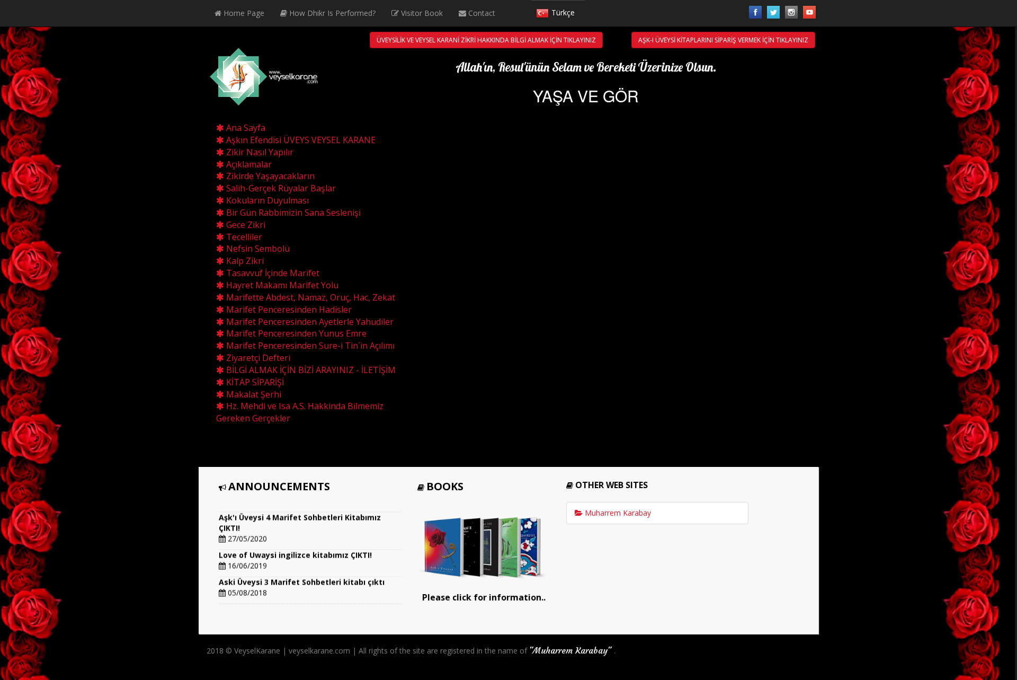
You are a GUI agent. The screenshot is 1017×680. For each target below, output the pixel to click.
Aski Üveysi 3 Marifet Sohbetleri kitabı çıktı (302, 577)
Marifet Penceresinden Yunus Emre (295, 333)
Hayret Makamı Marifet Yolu (281, 285)
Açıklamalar (248, 164)
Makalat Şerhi (252, 394)
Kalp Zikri (244, 261)
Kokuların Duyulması (266, 200)
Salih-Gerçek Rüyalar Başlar (280, 188)
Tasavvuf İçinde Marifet (271, 273)
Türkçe (563, 12)
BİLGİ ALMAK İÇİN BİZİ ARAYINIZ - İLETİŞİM (310, 370)
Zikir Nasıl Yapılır (258, 152)
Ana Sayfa (244, 128)
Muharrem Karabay (617, 513)
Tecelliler (243, 237)
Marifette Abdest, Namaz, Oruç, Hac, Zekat (309, 297)
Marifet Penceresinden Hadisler (288, 309)
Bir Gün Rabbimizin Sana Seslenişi (292, 212)
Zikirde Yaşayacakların (269, 176)
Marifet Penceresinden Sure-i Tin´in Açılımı (309, 345)
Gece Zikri (244, 225)
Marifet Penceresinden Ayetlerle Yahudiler (309, 322)
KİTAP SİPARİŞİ (254, 382)
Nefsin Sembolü (257, 248)
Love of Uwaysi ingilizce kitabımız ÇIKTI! (295, 550)
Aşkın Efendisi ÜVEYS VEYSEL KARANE (300, 140)
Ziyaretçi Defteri (257, 358)
